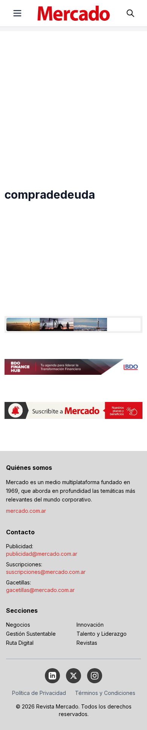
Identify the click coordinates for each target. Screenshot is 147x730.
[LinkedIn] (52, 675)
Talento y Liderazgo (102, 633)
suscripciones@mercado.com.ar (46, 572)
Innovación (90, 624)
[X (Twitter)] (73, 675)
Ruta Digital (20, 643)
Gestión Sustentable (31, 633)
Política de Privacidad (39, 693)
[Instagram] (94, 675)
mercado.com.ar (26, 511)
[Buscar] (130, 13)
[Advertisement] (73, 104)
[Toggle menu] (17, 13)
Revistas (87, 643)
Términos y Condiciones (105, 693)
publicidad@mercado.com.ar (41, 554)
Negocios (18, 624)
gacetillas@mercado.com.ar (40, 590)
